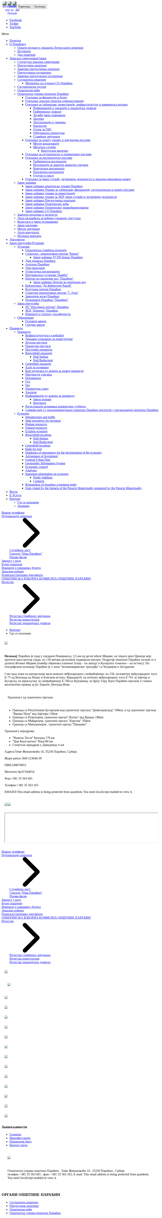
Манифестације (19, 1138)
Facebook (15, 20)
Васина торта (18, 1145)
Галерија (15, 1134)
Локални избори (13, 571)
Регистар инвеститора (24, 619)
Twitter (13, 23)
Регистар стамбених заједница (29, 616)
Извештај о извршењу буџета (21, 568)
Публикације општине (17, 516)
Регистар (8, 582)
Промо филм (18, 557)
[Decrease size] (17, 10)
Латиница (39, 6)
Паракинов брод (20, 1141)
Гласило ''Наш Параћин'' (25, 553)
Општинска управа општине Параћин (35, 1213)
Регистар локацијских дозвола (29, 623)
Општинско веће (20, 1209)
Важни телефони (13, 512)
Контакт (15, 629)
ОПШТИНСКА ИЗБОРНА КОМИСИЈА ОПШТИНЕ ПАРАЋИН (46, 578)
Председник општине (24, 1206)
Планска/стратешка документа (22, 575)
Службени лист (19, 550)
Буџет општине (12, 564)
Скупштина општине (23, 1202)
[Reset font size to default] (12, 13)
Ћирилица (24, 6)
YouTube (15, 27)
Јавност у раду (11, 560)
